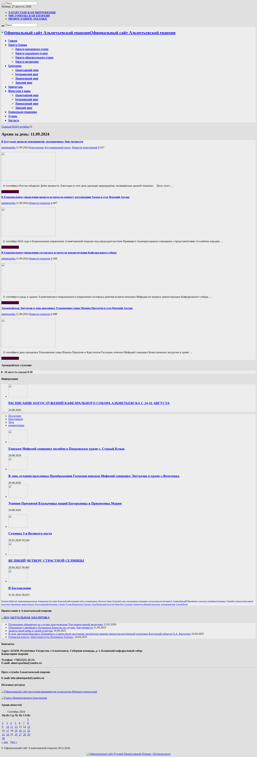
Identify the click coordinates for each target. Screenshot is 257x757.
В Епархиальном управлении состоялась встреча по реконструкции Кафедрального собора (59, 252)
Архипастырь (15, 87)
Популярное (15, 419)
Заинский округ (23, 83)
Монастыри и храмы (19, 91)
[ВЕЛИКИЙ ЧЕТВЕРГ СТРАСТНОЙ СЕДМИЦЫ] (18, 554)
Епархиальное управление (22, 112)
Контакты (13, 120)
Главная (12, 41)
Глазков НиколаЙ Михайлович (185, 601)
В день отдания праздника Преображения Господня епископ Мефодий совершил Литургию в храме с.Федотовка (93, 476)
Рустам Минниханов (74, 604)
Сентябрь (23, 126)
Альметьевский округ (27, 70)
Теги (11, 422)
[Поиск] (2, 4)
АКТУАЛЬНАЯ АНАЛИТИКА (30, 617)
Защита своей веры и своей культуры (30, 630)
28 (24, 734)
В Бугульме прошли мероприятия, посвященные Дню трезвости (42, 141)
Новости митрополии (27, 62)
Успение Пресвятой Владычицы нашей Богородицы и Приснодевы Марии (65, 503)
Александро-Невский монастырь (146, 604)
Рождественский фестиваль (46, 604)
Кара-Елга (119, 604)
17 (7, 730)
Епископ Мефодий (9, 601)
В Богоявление (19, 588)
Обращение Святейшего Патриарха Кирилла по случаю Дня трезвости (50, 627)
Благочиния (15, 66)
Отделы (12, 116)
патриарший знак (168, 604)
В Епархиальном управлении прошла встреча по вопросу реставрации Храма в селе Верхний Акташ (65, 197)
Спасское (87, 604)
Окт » (13, 742)
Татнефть (231, 601)
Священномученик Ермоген (22, 604)
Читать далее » (10, 191)
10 (7, 726)
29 (28, 734)
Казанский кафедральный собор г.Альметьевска (77, 601)
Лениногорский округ (26, 78)
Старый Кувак (182, 604)
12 (16, 726)
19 (16, 730)
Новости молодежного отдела (31, 49)
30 (3, 738)
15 (28, 726)
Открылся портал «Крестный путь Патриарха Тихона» (41, 636)
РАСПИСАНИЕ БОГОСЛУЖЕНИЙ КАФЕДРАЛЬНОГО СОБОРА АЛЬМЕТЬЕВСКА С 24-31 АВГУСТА (89, 403)
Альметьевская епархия (27, 601)
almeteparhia (8, 147)
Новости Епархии (17, 45)
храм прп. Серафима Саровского (212, 601)
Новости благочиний (84, 147)
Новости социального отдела (31, 53)
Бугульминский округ (26, 74)
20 (20, 730)
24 (7, 734)
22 (28, 730)
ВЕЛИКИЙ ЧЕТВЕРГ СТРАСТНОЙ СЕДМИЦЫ (46, 560)
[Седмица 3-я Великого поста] (18, 526)
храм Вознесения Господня (103, 604)
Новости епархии (39, 203)
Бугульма (53, 601)
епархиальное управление (137, 601)
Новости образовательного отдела (34, 57)
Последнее (14, 415)
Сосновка (128, 604)
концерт (169, 601)
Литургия (102, 601)
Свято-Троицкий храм (116, 601)
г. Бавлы (61, 604)
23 (3, 734)
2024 (14, 126)
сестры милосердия (157, 601)
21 (24, 730)
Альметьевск (43, 601)
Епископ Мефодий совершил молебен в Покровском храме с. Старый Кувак (66, 449)
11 (11, 726)
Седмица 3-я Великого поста (30, 533)
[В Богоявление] (18, 581)
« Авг (4, 742)
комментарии (16, 425)
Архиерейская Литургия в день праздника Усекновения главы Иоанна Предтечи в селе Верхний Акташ (67, 308)
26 (16, 734)
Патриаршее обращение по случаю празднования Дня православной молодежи (55, 624)
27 (20, 734)
